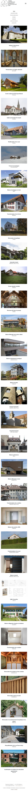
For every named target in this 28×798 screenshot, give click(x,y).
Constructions (14, 13)
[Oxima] (9, 3)
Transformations (14, 15)
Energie (14, 19)
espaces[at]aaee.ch (19, 785)
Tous (14, 11)
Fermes (14, 17)
